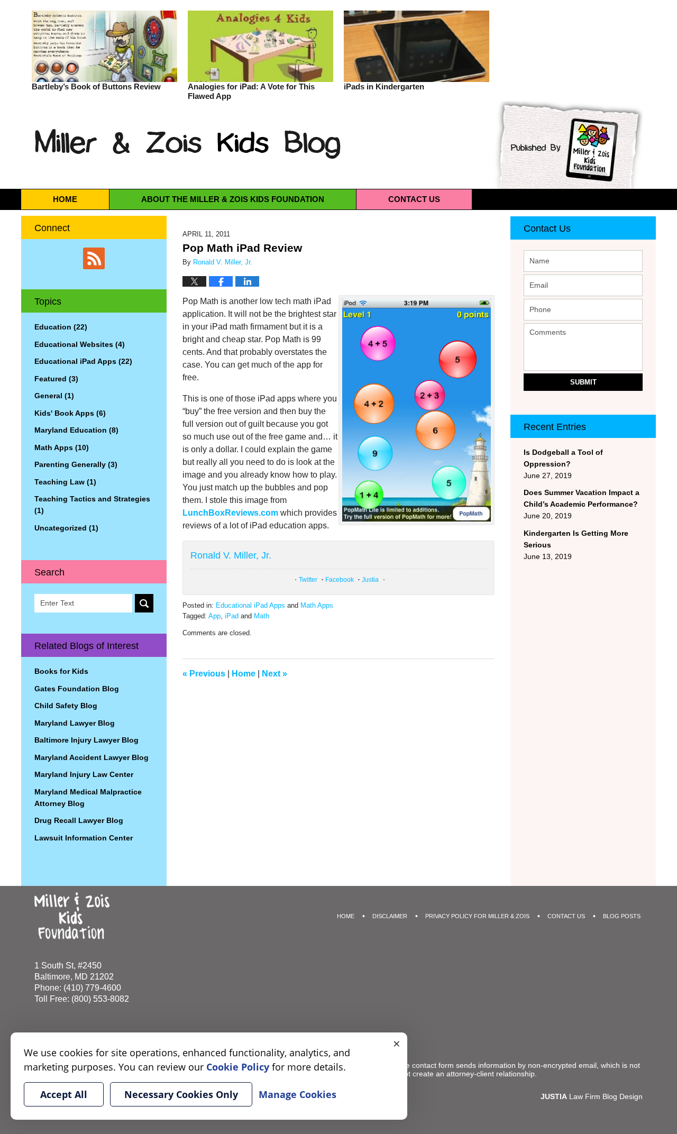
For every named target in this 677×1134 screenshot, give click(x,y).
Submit (583, 382)
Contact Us (547, 228)
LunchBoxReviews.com (230, 512)
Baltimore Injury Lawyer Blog (86, 740)
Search (144, 603)
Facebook (339, 579)
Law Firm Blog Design (592, 1096)
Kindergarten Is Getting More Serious (576, 539)
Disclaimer (389, 916)
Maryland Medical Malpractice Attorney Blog (88, 798)
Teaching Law (65, 482)
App (214, 616)
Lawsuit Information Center (83, 838)
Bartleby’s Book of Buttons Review (96, 86)
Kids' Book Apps (70, 413)
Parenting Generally (75, 464)
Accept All (63, 1094)
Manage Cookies (297, 1094)
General (54, 395)
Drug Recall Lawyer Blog (78, 820)
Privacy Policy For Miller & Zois (477, 916)
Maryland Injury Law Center (83, 774)
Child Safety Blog (65, 705)
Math (261, 616)
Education (60, 327)
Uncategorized (66, 528)
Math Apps (316, 605)
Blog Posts (622, 916)
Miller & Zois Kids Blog (188, 143)
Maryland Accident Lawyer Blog (91, 757)
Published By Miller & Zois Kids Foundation (567, 145)
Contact (414, 199)
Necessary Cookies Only (181, 1094)
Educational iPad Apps (250, 605)
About (232, 199)
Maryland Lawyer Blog (74, 723)
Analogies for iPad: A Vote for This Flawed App (251, 91)
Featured (56, 378)
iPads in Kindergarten (384, 86)
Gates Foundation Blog (76, 688)
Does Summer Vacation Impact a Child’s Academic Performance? (581, 498)
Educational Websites (79, 344)
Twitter (308, 579)
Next (274, 673)
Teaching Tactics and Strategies (92, 505)
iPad (232, 616)
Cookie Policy (237, 1066)
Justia (370, 579)
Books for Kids (61, 671)
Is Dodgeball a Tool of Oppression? (563, 458)
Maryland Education (76, 430)
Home (65, 199)
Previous (203, 673)
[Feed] (94, 258)
